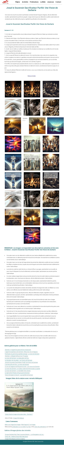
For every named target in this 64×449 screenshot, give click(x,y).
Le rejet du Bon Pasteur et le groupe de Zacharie (17, 373)
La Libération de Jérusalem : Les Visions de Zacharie (18, 360)
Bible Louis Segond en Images (13, 424)
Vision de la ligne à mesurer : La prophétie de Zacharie (19, 375)
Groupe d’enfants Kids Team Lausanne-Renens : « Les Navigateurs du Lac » (24, 434)
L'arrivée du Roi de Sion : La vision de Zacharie (17, 364)
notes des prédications (40, 426)
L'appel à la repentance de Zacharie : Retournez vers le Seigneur (21, 352)
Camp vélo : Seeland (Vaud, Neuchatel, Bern (16, 436)
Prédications (34, 2)
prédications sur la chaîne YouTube (21, 426)
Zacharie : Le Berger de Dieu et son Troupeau (16, 356)
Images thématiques (18, 418)
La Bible (43, 2)
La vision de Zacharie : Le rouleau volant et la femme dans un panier (22, 368)
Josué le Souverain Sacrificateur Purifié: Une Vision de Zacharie (21, 362)
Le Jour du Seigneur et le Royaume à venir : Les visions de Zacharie (22, 366)
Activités (25, 2)
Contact (58, 2)
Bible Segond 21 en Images (28, 424)
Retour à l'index (32, 76)
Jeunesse (50, 2)
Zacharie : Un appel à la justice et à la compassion (18, 349)
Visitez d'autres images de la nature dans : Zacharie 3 (18, 414)
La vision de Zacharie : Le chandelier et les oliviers (17, 370)
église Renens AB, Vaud (30, 441)
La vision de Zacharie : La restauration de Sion (17, 358)
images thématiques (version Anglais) (15, 438)
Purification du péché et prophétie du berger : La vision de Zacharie (22, 354)
